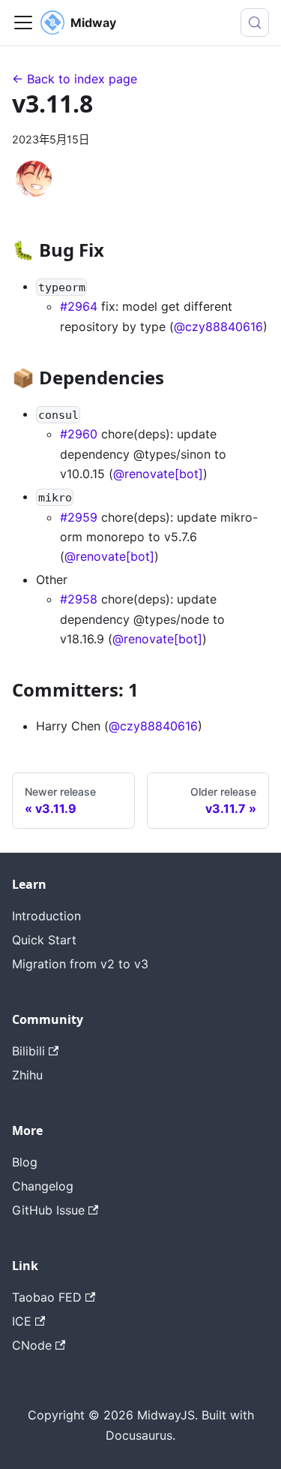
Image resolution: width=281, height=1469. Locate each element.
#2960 (78, 433)
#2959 (78, 517)
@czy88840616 (218, 326)
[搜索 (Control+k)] (255, 22)
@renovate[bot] (158, 473)
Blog (24, 1161)
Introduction (46, 915)
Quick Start (44, 939)
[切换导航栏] (23, 22)
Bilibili (28, 1050)
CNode (32, 1345)
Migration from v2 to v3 (80, 963)
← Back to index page (74, 78)
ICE (21, 1321)
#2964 (78, 306)
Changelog (42, 1186)
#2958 (78, 599)
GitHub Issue (48, 1210)
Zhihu (27, 1074)
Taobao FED (47, 1297)
